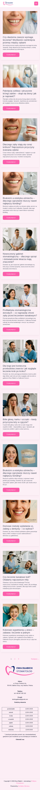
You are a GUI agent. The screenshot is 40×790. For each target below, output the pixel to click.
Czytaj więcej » (11, 54)
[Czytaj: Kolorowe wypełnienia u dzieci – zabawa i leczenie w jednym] (20, 615)
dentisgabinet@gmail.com (20, 699)
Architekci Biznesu (23, 786)
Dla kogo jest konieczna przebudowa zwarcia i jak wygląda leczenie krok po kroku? (19, 368)
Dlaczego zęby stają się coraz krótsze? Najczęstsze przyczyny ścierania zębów (18, 147)
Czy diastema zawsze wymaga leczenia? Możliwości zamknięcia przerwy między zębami (19, 40)
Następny (35, 659)
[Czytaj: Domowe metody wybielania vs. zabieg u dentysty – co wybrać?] (20, 511)
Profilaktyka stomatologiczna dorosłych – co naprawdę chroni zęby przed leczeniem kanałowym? (20, 313)
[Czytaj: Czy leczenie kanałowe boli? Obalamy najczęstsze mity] (20, 562)
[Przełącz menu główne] (36, 3)
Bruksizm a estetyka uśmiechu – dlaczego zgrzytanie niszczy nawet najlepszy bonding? (20, 201)
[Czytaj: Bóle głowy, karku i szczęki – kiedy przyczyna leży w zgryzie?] (20, 404)
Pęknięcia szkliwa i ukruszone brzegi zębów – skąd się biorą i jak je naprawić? (19, 93)
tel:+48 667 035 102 (20, 693)
